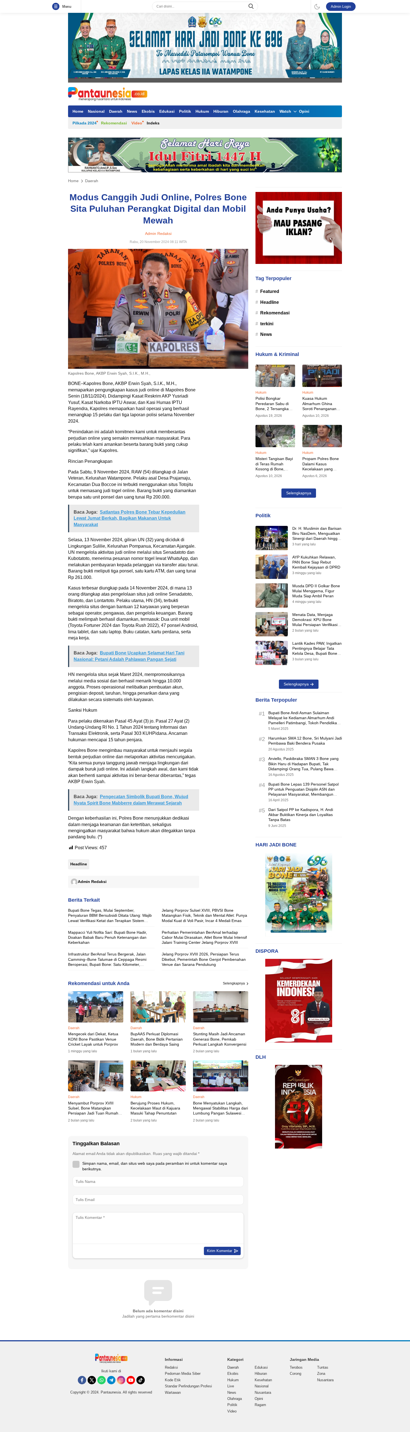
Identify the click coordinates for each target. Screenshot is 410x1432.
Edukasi (167, 111)
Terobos (296, 1367)
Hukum (202, 111)
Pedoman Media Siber (183, 1373)
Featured (269, 291)
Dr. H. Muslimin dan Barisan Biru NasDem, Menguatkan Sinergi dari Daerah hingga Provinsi (316, 536)
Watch (285, 111)
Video (136, 123)
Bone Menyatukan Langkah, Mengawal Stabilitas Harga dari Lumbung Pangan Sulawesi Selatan (220, 1111)
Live (230, 1386)
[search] (251, 6)
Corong (295, 1373)
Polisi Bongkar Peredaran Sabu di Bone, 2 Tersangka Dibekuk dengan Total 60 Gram (274, 408)
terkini (266, 323)
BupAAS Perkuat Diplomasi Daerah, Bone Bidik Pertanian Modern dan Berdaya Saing (157, 1039)
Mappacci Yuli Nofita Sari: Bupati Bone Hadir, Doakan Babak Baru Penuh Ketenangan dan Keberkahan (107, 937)
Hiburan (220, 111)
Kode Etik (173, 1380)
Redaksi (171, 1367)
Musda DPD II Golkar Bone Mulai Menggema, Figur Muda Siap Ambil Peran (316, 591)
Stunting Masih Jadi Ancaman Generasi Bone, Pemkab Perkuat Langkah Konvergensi (219, 1039)
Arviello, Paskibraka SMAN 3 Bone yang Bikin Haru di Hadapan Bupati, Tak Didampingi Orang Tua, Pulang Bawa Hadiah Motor (303, 766)
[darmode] (317, 6)
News (132, 111)
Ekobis (148, 111)
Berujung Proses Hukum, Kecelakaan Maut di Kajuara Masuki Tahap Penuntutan (155, 1108)
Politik (185, 111)
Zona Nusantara (325, 1376)
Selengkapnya (234, 983)
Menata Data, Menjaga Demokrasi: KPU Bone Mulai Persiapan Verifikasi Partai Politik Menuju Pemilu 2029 (316, 624)
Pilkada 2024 (85, 123)
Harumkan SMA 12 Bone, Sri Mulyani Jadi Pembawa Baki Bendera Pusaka (305, 740)
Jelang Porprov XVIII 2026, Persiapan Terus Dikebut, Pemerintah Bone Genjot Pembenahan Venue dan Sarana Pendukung (204, 959)
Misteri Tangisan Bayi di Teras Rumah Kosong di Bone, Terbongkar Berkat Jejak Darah (274, 468)
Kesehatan (265, 111)
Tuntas (322, 1367)
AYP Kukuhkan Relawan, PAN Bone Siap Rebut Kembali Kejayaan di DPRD (316, 562)
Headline (78, 864)
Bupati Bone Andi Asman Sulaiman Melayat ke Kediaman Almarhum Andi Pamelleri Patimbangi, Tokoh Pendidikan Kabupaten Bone (303, 720)
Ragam (260, 1405)
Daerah (115, 111)
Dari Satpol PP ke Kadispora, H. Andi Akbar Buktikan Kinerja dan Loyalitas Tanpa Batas (300, 814)
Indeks (153, 123)
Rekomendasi (114, 123)
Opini (304, 111)
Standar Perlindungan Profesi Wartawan (188, 1389)
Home (78, 111)
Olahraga (241, 111)
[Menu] (57, 7)
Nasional (96, 111)
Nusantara (263, 1392)
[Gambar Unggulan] (158, 367)
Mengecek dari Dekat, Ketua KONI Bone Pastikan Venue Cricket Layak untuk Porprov (93, 1039)
